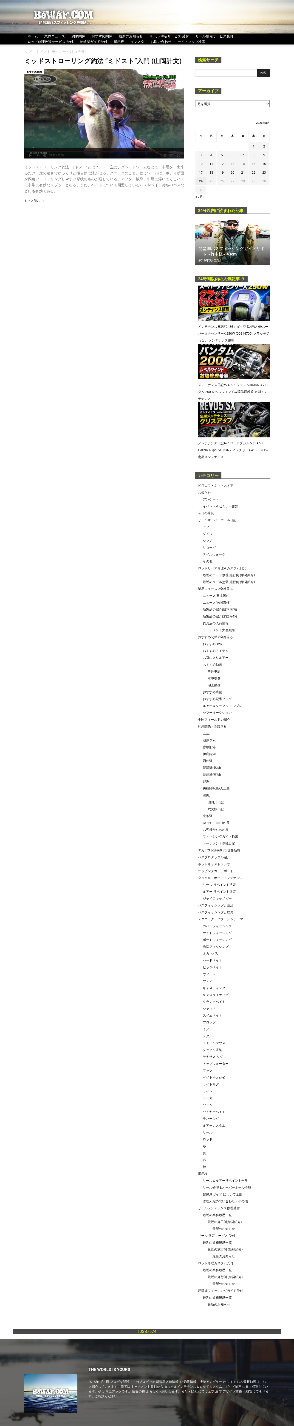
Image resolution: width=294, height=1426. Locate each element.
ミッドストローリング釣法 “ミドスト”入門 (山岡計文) (103, 61)
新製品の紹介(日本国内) (220, 609)
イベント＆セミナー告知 (220, 506)
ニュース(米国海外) (216, 602)
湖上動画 (214, 685)
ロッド (207, 1139)
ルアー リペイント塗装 (219, 891)
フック (207, 1070)
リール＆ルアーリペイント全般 (225, 1180)
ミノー (207, 1029)
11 (211, 163)
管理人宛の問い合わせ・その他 (225, 1201)
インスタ (137, 41)
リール (207, 1132)
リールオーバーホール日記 (217, 520)
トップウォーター (216, 1063)
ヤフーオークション (217, 712)
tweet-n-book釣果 (216, 822)
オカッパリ (211, 953)
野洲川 (207, 781)
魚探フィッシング (216, 946)
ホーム (33, 36)
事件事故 (214, 671)
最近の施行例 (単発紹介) (225, 1249)
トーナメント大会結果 (219, 630)
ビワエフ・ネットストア (215, 485)
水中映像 (214, 678)
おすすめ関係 (102, 36)
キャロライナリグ (216, 994)
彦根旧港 (209, 747)
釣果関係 (78, 36)
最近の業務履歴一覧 (217, 1215)
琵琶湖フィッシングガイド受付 (220, 1290)
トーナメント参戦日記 (219, 843)
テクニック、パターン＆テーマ (220, 919)
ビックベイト (212, 967)
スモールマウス (214, 1043)
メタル (207, 1036)
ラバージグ (211, 1118)
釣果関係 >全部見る (212, 726)
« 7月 (199, 197)
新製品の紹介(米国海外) (220, 616)
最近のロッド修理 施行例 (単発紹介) (229, 575)
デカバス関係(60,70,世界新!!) (219, 850)
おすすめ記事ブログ (217, 699)
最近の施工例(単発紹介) (225, 1222)
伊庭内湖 (209, 754)
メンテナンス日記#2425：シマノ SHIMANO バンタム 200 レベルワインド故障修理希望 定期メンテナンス (233, 392)
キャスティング (214, 988)
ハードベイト (212, 960)
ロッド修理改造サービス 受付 (50, 41)
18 (211, 172)
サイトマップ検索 (191, 41)
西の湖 (207, 761)
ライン (207, 1091)
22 (253, 172)
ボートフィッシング (217, 939)
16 (264, 163)
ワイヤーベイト (214, 1111)
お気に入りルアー (216, 657)
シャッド (209, 1008)
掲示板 (119, 41)
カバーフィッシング (217, 926)
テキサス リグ (213, 1056)
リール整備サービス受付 (214, 36)
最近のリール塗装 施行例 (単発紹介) (229, 582)
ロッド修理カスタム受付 (215, 1263)
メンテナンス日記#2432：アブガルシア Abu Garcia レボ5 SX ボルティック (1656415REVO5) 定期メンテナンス (233, 450)
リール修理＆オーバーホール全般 (227, 1187)
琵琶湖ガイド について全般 (222, 1194)
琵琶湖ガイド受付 (93, 41)
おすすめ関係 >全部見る (215, 637)
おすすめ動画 (34, 71)
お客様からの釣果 (216, 829)
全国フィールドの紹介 (214, 719)
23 (264, 172)
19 (222, 172)
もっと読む (32, 201)
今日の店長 (206, 513)
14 (243, 163)
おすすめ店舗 (212, 692)
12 (222, 163)
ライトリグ (211, 1084)
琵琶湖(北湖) (212, 767)
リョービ (209, 547)
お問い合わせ (161, 41)
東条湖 (207, 816)
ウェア (207, 981)
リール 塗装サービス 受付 (169, 36)
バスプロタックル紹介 (214, 857)
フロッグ (209, 1022)
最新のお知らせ (131, 36)
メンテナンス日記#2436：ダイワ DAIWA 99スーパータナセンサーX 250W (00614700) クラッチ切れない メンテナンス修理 (233, 333)
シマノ (207, 540)
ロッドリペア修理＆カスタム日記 (222, 568)
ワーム (207, 1105)
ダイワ (207, 533)
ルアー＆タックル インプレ (222, 705)
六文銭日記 (216, 809)
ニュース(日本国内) (216, 595)
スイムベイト (212, 1015)
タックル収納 (212, 1050)
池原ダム (209, 740)
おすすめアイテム (216, 650)
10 (201, 163)
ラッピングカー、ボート (215, 871)
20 (232, 172)
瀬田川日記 (216, 802)
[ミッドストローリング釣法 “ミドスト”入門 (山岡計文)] (104, 113)
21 (243, 172)
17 (201, 172)
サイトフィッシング (217, 933)
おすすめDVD (212, 644)
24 (201, 181)
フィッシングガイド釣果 (220, 836)
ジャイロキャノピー (217, 898)
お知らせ (204, 492)
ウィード (209, 974)
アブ (206, 527)
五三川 (207, 733)
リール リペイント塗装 (219, 884)
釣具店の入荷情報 (216, 623)
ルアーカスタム (214, 1125)
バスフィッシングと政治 (215, 905)
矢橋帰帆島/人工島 (216, 788)
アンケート (211, 499)
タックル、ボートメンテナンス (220, 878)
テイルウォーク (214, 554)
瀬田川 (207, 795)
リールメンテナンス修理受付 (219, 1208)
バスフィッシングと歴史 (215, 912)
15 (253, 163)
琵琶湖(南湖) (212, 774)
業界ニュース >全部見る (215, 589)
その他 (207, 561)
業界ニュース (54, 36)
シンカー (209, 1098)
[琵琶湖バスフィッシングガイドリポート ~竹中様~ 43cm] (232, 242)
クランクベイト (214, 1001)
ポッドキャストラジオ (214, 864)
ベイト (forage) (214, 1077)
